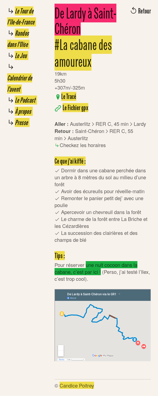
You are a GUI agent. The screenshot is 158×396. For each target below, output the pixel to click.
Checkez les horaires (83, 144)
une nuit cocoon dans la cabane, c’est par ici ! (96, 268)
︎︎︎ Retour (140, 10)
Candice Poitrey (77, 385)
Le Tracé (68, 96)
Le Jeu (21, 55)
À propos (24, 111)
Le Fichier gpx (75, 107)
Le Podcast (26, 100)
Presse (22, 122)
